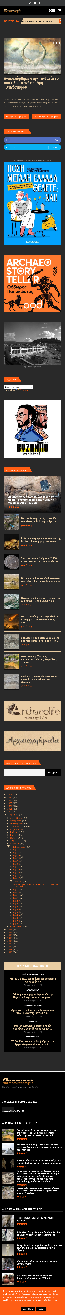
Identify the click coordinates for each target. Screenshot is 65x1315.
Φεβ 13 (16, 892)
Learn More (28, 1309)
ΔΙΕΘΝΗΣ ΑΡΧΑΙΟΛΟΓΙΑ (33, 1005)
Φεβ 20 (16, 869)
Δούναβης (33, 1021)
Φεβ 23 (16, 860)
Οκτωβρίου (16, 823)
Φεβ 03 (16, 917)
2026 (10, 794)
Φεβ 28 (16, 849)
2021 (10, 808)
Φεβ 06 (16, 909)
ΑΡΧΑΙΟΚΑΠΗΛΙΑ (33, 990)
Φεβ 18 (16, 875)
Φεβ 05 (16, 912)
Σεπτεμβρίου (17, 826)
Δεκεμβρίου (16, 817)
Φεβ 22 (16, 863)
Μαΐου (13, 837)
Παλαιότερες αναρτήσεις (46, 116)
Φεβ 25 (16, 858)
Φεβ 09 (16, 900)
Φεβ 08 (16, 903)
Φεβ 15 (19, 881)
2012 (10, 946)
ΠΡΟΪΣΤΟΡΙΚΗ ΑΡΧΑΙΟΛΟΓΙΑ (33, 974)
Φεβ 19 (16, 872)
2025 (10, 797)
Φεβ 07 (16, 906)
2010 (10, 952)
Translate (25, 389)
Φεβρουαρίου (20, 846)
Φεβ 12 (16, 895)
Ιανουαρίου (16, 926)
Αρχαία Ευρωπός (43, 21)
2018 (10, 929)
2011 (10, 949)
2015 (10, 937)
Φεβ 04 (16, 914)
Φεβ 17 (16, 878)
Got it (41, 1309)
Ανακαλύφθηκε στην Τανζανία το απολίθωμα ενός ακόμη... (36, 885)
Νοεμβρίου (16, 820)
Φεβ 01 (16, 923)
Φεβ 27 (16, 852)
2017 (10, 932)
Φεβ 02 (16, 920)
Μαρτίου (15, 843)
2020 (10, 811)
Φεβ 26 (16, 855)
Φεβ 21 (16, 866)
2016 (10, 935)
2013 (10, 943)
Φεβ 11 (16, 897)
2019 (13, 814)
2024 (10, 800)
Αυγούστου (16, 829)
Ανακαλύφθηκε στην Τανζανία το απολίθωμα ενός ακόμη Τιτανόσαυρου (31, 83)
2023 (10, 803)
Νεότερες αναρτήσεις (16, 116)
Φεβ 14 (16, 889)
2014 (10, 940)
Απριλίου (15, 840)
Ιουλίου (14, 831)
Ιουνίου (14, 834)
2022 (10, 805)
